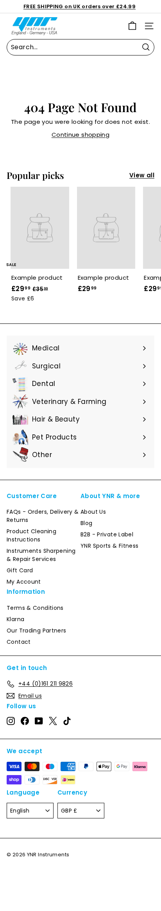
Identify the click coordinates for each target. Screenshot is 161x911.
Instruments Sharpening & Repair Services (41, 555)
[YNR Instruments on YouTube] (39, 721)
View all (141, 175)
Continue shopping (80, 134)
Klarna (15, 619)
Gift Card (20, 570)
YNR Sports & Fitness (109, 546)
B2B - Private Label (106, 534)
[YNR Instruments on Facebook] (25, 721)
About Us (93, 512)
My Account (24, 582)
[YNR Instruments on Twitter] (53, 721)
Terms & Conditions (35, 608)
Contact (19, 642)
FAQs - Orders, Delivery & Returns (43, 516)
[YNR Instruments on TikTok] (67, 721)
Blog (86, 523)
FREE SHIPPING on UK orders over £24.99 (79, 6)
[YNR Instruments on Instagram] (11, 721)
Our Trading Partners (36, 630)
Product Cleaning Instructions (31, 535)
